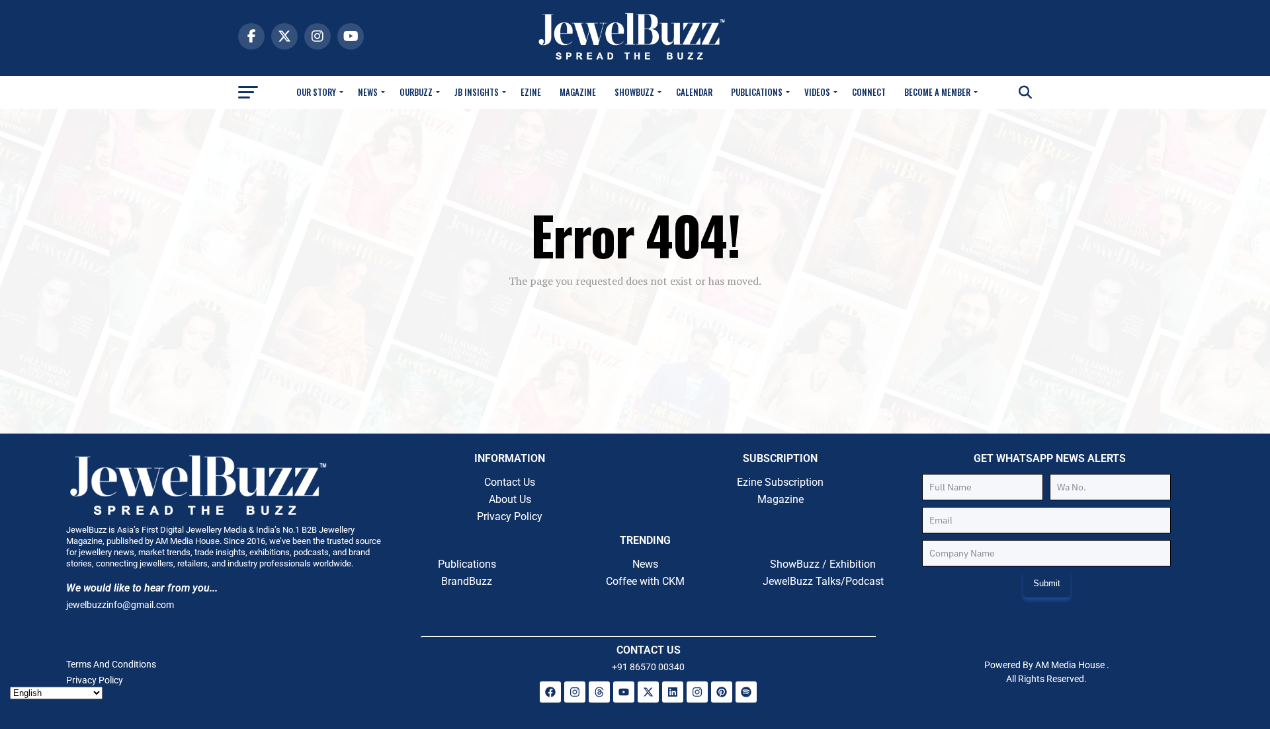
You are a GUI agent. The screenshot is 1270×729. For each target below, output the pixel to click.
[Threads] (599, 692)
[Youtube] (623, 692)
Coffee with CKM (645, 581)
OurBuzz (416, 91)
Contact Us (509, 482)
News (368, 91)
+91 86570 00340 (648, 667)
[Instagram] (574, 692)
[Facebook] (550, 692)
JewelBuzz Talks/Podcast (823, 581)
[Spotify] (746, 692)
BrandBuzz (466, 581)
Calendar (694, 91)
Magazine (578, 91)
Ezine (531, 91)
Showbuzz (634, 91)
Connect (869, 91)
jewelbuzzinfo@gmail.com (120, 604)
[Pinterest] (721, 692)
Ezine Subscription (780, 482)
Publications (757, 91)
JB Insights (476, 91)
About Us (510, 499)
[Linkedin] (672, 692)
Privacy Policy (509, 516)
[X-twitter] (648, 692)
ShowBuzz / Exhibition (823, 564)
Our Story (316, 91)
